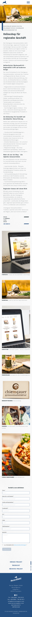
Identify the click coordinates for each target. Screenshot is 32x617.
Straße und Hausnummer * (8, 502)
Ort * (3, 514)
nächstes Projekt (16, 569)
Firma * (3, 490)
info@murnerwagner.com (16, 601)
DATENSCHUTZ (16, 605)
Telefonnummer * (6, 526)
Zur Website (6, 224)
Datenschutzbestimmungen (20, 545)
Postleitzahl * (5, 508)
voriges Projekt (16, 562)
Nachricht (4, 532)
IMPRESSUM (16, 607)
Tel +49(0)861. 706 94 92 (16, 597)
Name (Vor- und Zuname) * (8, 496)
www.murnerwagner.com (16, 603)
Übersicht (16, 565)
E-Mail (3, 520)
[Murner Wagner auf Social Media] (15, 595)
